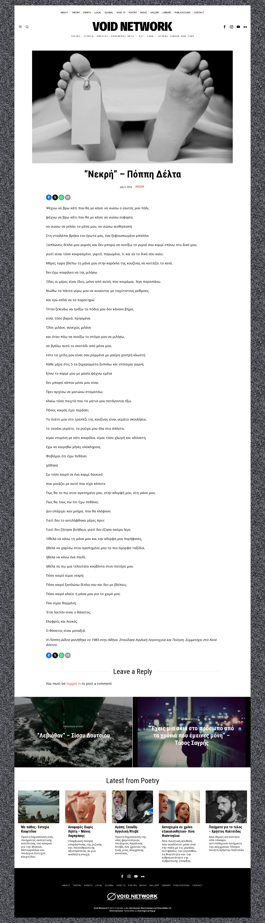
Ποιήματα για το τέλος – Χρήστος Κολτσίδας (225, 829)
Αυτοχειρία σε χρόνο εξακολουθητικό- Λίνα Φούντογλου (178, 831)
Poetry (140, 186)
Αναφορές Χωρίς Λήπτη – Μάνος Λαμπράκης (80, 831)
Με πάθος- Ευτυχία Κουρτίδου (35, 829)
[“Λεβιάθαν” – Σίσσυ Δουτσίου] (73, 732)
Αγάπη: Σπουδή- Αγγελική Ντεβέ (127, 829)
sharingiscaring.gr (146, 910)
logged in (73, 683)
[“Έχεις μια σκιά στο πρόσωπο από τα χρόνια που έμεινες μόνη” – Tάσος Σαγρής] (192, 732)
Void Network (100, 908)
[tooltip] (225, 27)
